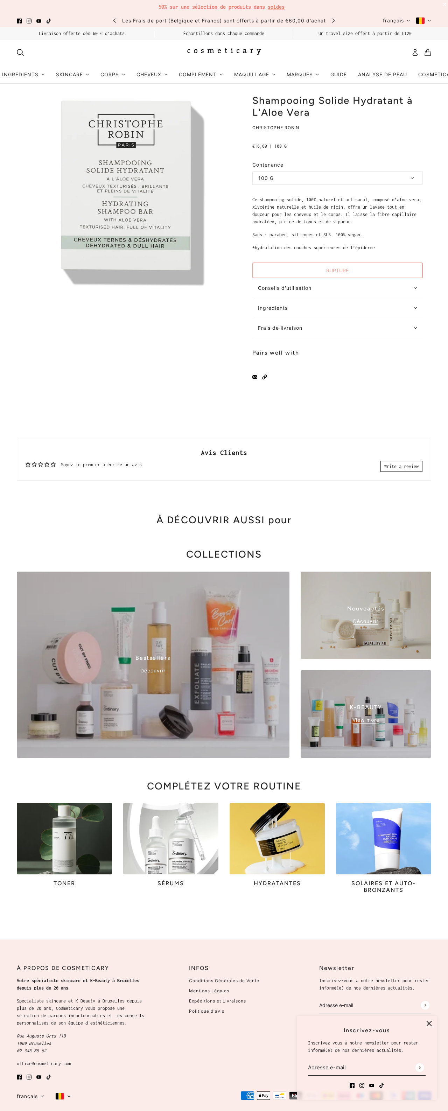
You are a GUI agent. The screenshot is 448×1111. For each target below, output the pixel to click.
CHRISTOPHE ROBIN (275, 127)
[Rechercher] (20, 52)
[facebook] (19, 20)
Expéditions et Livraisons (217, 1001)
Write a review (401, 466)
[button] (264, 376)
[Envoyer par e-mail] (255, 376)
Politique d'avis (206, 1011)
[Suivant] (333, 20)
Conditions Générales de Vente (224, 980)
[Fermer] (429, 1023)
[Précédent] (114, 20)
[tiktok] (48, 20)
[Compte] (415, 52)
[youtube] (39, 20)
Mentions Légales (209, 990)
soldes (276, 7)
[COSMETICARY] (224, 53)
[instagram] (29, 20)
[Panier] (427, 52)
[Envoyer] (419, 1067)
